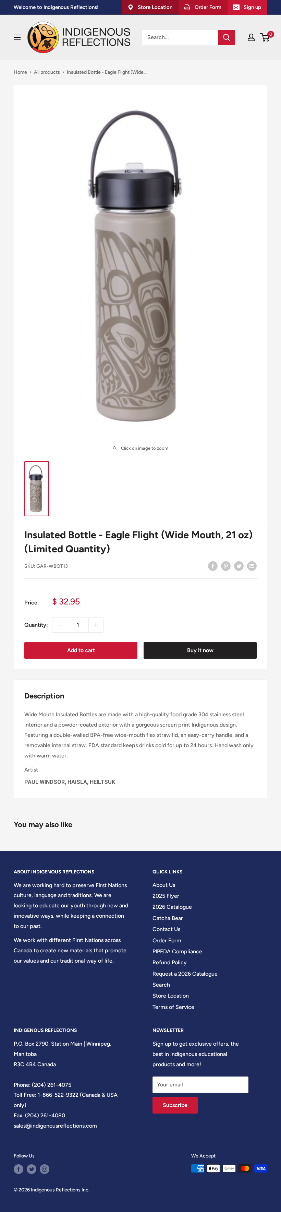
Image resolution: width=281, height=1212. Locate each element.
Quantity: (36, 625)
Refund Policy (169, 962)
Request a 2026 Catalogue (185, 973)
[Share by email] (252, 566)
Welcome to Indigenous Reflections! (56, 7)
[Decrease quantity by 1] (59, 625)
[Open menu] (17, 37)
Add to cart (81, 650)
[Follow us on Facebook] (18, 1169)
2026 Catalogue (172, 907)
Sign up (252, 7)
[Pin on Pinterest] (226, 566)
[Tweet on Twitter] (239, 566)
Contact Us (166, 929)
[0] (265, 37)
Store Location (170, 995)
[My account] (251, 37)
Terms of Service (173, 1007)
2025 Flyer (165, 896)
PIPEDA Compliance (177, 951)
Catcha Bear (167, 918)
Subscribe (175, 1105)
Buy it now (200, 650)
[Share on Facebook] (213, 566)
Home (20, 72)
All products (47, 72)
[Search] (226, 37)
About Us (163, 885)
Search (161, 984)
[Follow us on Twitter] (31, 1169)
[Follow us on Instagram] (44, 1169)
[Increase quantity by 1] (96, 625)
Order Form (166, 940)
